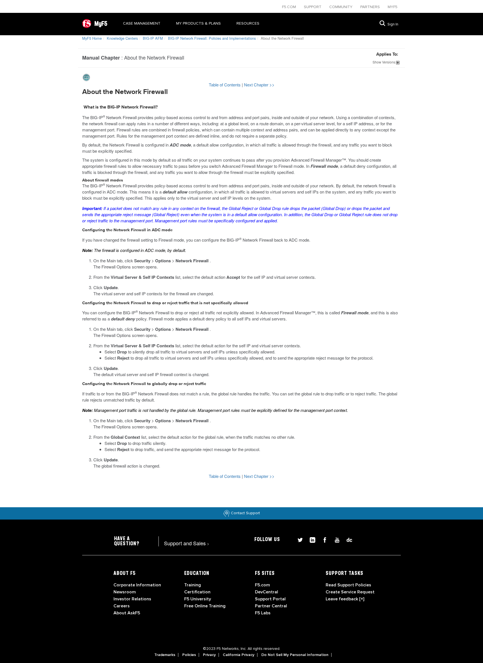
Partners (370, 6)
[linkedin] (310, 539)
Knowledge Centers (122, 38)
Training (192, 585)
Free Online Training (205, 606)
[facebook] (322, 539)
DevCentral (266, 592)
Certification (197, 592)
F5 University (197, 599)
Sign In (392, 24)
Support (313, 6)
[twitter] (298, 539)
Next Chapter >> (259, 85)
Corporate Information (137, 585)
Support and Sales (186, 543)
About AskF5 (126, 613)
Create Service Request (350, 592)
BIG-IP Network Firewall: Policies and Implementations (212, 38)
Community (341, 6)
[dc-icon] (346, 539)
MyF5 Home (92, 38)
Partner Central (271, 606)
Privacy (209, 655)
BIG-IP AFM (153, 38)
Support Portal (270, 599)
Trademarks (164, 655)
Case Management (141, 23)
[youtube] (335, 539)
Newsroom (124, 592)
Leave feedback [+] (345, 599)
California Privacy (238, 655)
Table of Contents (225, 85)
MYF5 (392, 6)
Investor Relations (132, 599)
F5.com (289, 6)
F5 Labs (263, 613)
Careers (121, 606)
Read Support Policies (348, 585)
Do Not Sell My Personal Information (294, 655)
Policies (189, 655)
